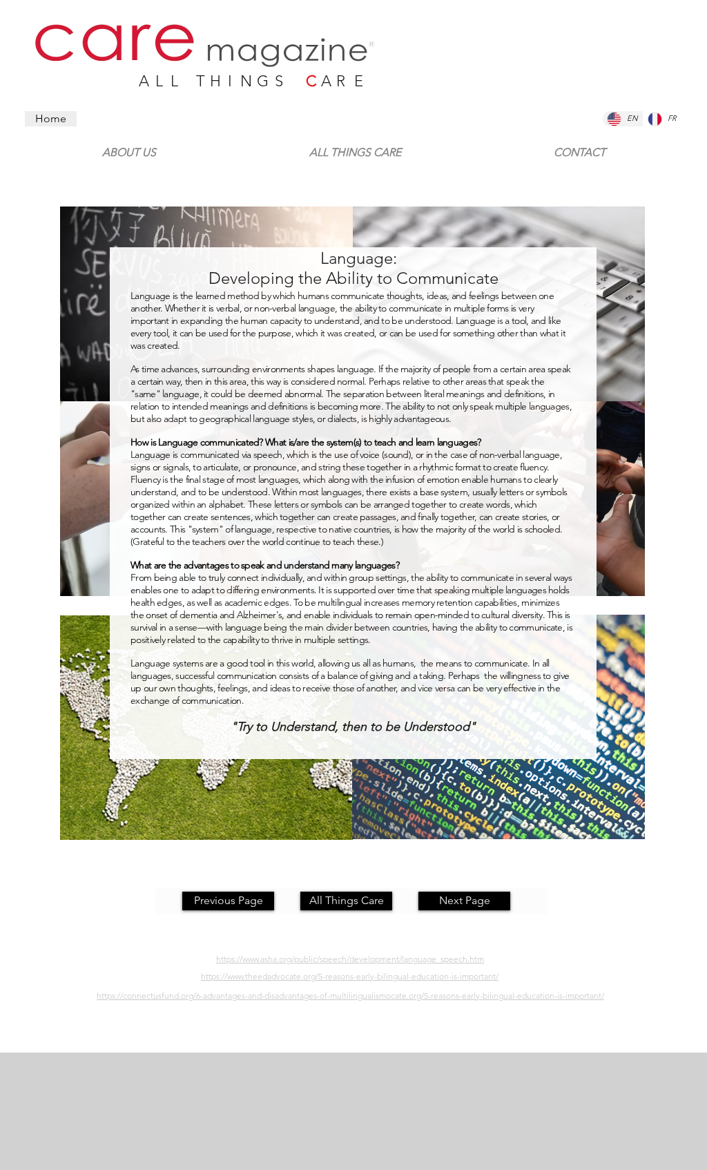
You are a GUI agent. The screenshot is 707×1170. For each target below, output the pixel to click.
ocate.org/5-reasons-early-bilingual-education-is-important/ (495, 995)
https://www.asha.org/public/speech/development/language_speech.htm (350, 959)
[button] (579, 146)
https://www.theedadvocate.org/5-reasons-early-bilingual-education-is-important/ (349, 976)
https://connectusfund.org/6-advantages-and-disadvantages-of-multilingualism (241, 995)
